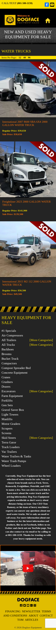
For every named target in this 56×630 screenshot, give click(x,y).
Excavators (9, 391)
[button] (28, 568)
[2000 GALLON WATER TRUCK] (28, 169)
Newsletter (31, 611)
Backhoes (8, 349)
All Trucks (8, 344)
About (33, 615)
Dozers (6, 386)
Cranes (6, 377)
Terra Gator (9, 442)
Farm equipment (12, 396)
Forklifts (7, 400)
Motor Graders (11, 423)
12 (20, 57)
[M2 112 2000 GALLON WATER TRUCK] (28, 249)
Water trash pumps (14, 461)
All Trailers (9, 340)
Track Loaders (11, 447)
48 (24, 57)
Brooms (7, 354)
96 (29, 57)
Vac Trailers (9, 451)
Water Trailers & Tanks (16, 456)
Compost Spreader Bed (16, 368)
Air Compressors (12, 335)
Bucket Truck (10, 358)
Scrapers (7, 428)
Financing (13, 611)
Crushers (7, 382)
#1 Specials (9, 330)
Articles (31, 619)
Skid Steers (9, 437)
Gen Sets (7, 405)
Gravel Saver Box (13, 409)
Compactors (9, 363)
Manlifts (7, 419)
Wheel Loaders (11, 465)
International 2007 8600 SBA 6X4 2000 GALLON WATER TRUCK (24, 123)
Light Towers (10, 414)
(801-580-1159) (25, 3)
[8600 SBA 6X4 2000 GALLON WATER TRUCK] (28, 89)
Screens (6, 433)
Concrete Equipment (15, 372)
